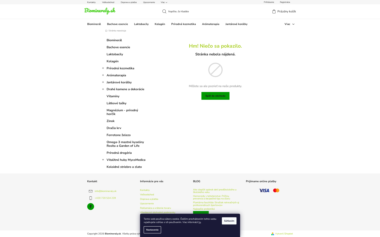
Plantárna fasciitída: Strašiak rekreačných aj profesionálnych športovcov (216, 204)
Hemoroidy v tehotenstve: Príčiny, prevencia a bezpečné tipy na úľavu (211, 197)
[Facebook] (90, 206)
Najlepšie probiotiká (204, 209)
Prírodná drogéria (119, 153)
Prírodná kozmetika (120, 68)
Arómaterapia (116, 75)
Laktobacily (115, 54)
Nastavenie (152, 229)
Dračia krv (114, 128)
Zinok (111, 121)
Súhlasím (229, 221)
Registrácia (285, 2)
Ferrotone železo (119, 135)
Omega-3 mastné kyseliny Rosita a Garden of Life (125, 144)
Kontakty (91, 2)
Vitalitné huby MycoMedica (126, 160)
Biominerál (114, 40)
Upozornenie (149, 2)
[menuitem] (94, 24)
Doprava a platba (129, 2)
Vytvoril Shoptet (284, 233)
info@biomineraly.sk (105, 191)
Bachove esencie (118, 47)
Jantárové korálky (119, 82)
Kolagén (113, 61)
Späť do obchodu (215, 96)
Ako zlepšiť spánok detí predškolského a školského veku (214, 191)
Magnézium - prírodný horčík (122, 112)
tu (200, 222)
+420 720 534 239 (105, 198)
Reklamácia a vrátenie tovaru (155, 208)
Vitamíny (113, 96)
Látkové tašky (116, 103)
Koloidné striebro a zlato (124, 167)
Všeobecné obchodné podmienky (157, 212)
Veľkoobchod (108, 2)
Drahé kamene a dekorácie (125, 89)
